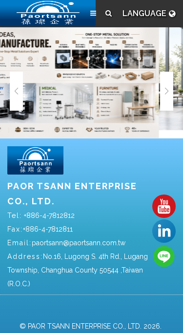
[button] (166, 91)
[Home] (48, 13)
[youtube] (164, 206)
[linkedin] (164, 231)
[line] (164, 256)
